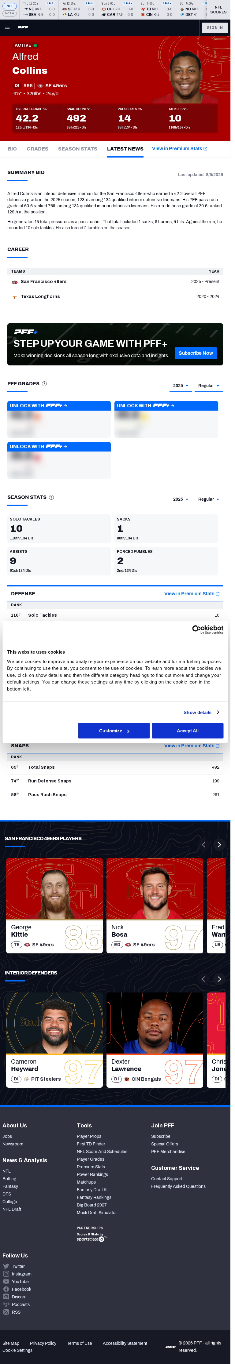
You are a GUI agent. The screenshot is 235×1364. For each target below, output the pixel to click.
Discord (19, 1297)
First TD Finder (91, 1144)
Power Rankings (92, 1174)
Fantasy (10, 1186)
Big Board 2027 (92, 1205)
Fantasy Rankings (94, 1197)
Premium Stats (91, 1167)
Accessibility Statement (125, 1343)
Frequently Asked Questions (178, 1186)
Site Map (10, 1343)
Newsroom (12, 1144)
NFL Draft (11, 1209)
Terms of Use (79, 1343)
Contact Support (166, 1179)
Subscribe (160, 1136)
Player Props (89, 1136)
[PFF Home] (22, 28)
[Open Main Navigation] (7, 28)
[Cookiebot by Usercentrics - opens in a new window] (196, 629)
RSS (16, 1312)
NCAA (9, 13)
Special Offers (164, 1144)
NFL (10, 6)
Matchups (86, 1182)
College (9, 1201)
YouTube (20, 1281)
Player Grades (90, 1159)
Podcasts (21, 1304)
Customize (110, 730)
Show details (197, 712)
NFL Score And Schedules (102, 1151)
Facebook (21, 1289)
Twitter (18, 1266)
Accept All (188, 730)
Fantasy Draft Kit (93, 1190)
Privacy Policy (43, 1343)
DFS (6, 1194)
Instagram (22, 1274)
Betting (9, 1179)
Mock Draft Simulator (97, 1212)
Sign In (215, 28)
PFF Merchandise (168, 1151)
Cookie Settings (17, 1350)
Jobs (7, 1136)
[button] (196, 353)
